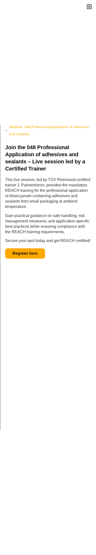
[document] (48, 277)
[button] (89, 7)
